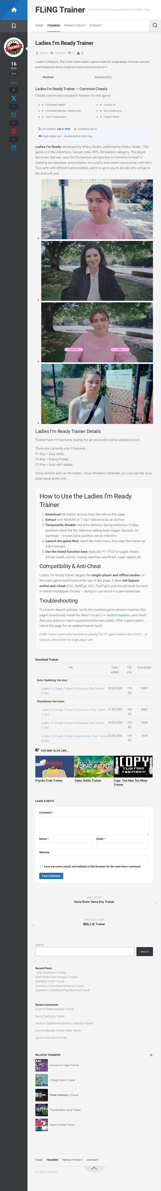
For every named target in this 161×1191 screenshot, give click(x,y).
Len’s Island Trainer (55, 1037)
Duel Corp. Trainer (54, 1016)
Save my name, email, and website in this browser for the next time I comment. (92, 866)
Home (39, 25)
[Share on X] (14, 94)
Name (43, 838)
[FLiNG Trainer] (13, 10)
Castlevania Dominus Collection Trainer (69, 1023)
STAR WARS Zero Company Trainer (56, 977)
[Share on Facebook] (14, 111)
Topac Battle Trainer (87, 780)
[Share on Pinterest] (14, 127)
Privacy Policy (75, 25)
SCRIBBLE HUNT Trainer (50, 981)
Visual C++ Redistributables (110, 615)
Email (100, 838)
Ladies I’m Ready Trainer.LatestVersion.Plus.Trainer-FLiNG (74, 738)
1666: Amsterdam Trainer (50, 972)
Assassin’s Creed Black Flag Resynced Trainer (62, 990)
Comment (46, 812)
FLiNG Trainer (60, 10)
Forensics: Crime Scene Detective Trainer (59, 985)
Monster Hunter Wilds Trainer (63, 1030)
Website (44, 852)
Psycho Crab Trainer (49, 780)
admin (44, 53)
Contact (96, 25)
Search (39, 944)
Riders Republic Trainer (60, 1009)
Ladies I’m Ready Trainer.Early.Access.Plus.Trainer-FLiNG (74, 712)
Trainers (53, 25)
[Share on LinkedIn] (14, 144)
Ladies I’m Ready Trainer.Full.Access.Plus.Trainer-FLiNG (73, 691)
